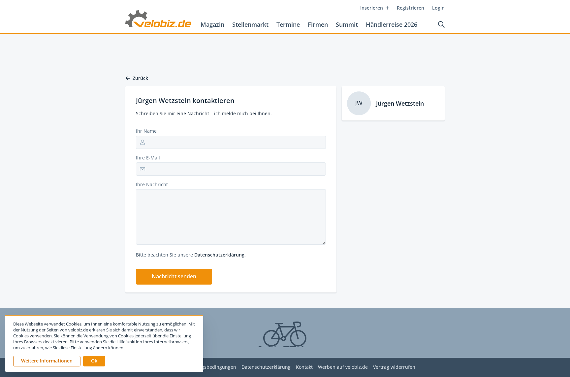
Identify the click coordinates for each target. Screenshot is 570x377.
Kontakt (304, 367)
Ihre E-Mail (148, 157)
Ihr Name (146, 131)
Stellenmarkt (250, 24)
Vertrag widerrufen (394, 367)
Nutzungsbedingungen (210, 367)
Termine (288, 24)
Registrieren (410, 8)
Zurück (140, 78)
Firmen (318, 24)
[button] (174, 277)
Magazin (212, 24)
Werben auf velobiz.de (343, 367)
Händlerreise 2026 (391, 24)
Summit (347, 24)
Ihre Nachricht (152, 184)
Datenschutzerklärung (219, 255)
